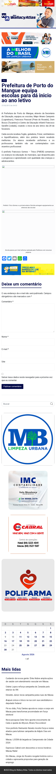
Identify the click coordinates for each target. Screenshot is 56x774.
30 (5, 650)
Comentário (7, 301)
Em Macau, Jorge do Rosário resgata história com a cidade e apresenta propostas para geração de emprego (29, 759)
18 (20, 641)
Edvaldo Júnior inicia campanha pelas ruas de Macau (29, 695)
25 (20, 645)
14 (43, 637)
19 (28, 641)
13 (35, 637)
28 (43, 645)
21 (43, 641)
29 (50, 645)
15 (50, 637)
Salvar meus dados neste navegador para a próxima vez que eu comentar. (27, 379)
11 (20, 637)
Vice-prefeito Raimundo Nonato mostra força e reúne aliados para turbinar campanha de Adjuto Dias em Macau (30, 731)
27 (35, 645)
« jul (27, 658)
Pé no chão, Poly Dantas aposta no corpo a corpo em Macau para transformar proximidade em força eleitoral (30, 711)
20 (35, 641)
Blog (4, 80)
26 (28, 645)
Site (3, 361)
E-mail (5, 349)
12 (28, 637)
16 (5, 641)
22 (50, 641)
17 (13, 641)
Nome (5, 337)
